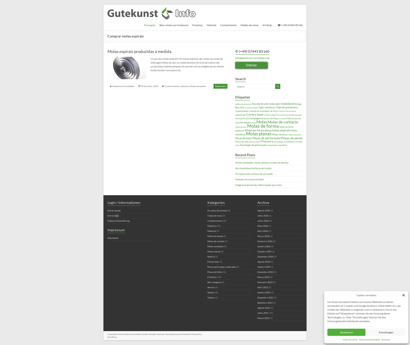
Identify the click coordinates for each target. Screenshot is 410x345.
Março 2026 (263, 236)
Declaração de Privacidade (369, 339)
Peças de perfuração (266, 138)
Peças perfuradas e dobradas (221, 266)
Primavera (267, 141)
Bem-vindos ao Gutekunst (174, 25)
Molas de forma (263, 126)
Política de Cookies (350, 339)
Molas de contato (216, 241)
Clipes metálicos (266, 107)
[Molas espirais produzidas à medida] (126, 58)
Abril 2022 (262, 287)
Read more (220, 86)
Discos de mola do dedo (286, 115)
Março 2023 (263, 277)
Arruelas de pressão (217, 210)
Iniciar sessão (114, 210)
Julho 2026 (262, 215)
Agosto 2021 (263, 307)
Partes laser (213, 261)
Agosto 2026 (263, 210)
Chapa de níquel (251, 108)
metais (253, 123)
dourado (298, 115)
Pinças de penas (292, 138)
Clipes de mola (214, 215)
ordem (290, 135)
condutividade (241, 111)
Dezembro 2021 (265, 297)
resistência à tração (293, 141)
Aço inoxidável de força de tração (253, 168)
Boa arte (239, 107)
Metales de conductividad (249, 179)
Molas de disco (241, 127)
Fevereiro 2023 (265, 282)
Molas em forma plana (258, 130)
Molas (261, 121)
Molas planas (258, 133)
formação (245, 122)
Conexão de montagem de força (263, 111)
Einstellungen (386, 332)
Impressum (385, 339)
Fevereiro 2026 (265, 241)
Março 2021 (263, 318)
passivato (297, 135)
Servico (211, 287)
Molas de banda (198, 86)
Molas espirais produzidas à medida (139, 51)
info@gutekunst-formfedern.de (252, 57)
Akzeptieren (346, 332)
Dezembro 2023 (265, 272)
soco (237, 145)
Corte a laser (255, 114)
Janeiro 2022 (263, 292)
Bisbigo (298, 104)
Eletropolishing (241, 118)
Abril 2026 (262, 231)
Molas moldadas (215, 246)
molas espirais (280, 130)
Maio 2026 (262, 226)
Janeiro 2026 (263, 246)
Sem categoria (214, 282)
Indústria (184, 86)
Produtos (197, 25)
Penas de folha (214, 272)
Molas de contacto (283, 122)
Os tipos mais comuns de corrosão (254, 173)
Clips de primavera (287, 107)
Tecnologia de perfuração (253, 145)
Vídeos (210, 297)
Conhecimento (228, 25)
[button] (403, 295)
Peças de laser (243, 138)
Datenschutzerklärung (118, 220)
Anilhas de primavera (243, 104)
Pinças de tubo (242, 141)
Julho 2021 (262, 313)
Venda (210, 292)
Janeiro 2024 (263, 266)
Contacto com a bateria (287, 111)
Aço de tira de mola (263, 103)
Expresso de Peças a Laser (274, 118)
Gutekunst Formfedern (123, 86)
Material (211, 25)
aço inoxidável (285, 103)
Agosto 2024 (263, 261)
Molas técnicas (280, 134)
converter (240, 114)
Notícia (211, 256)
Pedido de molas (250, 25)
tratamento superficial (277, 145)
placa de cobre (254, 142)
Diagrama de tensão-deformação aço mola (258, 184)
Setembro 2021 (265, 302)
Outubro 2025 (264, 251)
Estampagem (254, 118)
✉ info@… (268, 25)
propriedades (279, 142)
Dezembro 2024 (265, 256)
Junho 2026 (263, 220)
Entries (113, 215)
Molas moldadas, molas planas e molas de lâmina (261, 162)
